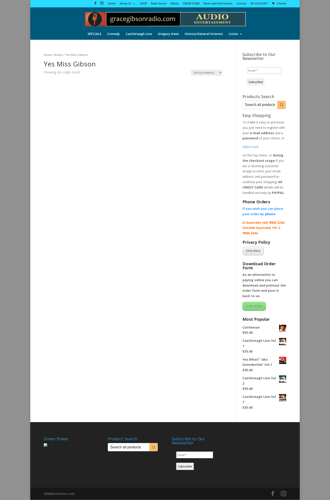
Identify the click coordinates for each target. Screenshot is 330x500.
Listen (233, 34)
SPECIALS (94, 34)
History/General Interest (204, 34)
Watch (175, 3)
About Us (125, 3)
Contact (241, 3)
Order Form (254, 306)
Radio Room (159, 3)
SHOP (143, 3)
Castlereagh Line (139, 34)
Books (58, 55)
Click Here (253, 251)
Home (112, 3)
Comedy (113, 34)
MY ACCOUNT (259, 3)
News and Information (218, 3)
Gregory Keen (168, 34)
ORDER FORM (191, 3)
